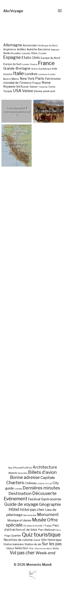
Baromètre (22, 473)
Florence (33, 64)
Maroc (15, 78)
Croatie (42, 53)
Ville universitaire (43, 548)
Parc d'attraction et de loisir (31, 527)
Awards (12, 472)
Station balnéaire (13, 544)
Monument (48, 514)
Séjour (10, 548)
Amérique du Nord (47, 45)
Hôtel (14, 509)
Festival (34, 499)
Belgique (55, 49)
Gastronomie (51, 499)
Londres (31, 74)
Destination (20, 493)
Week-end (45, 552)
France (46, 63)
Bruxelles (16, 53)
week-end (49, 91)
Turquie (7, 91)
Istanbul (7, 74)
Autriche (32, 49)
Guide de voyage (21, 504)
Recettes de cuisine (18, 540)
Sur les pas (52, 544)
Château (30, 483)
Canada (25, 53)
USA (17, 90)
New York (27, 78)
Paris (39, 78)
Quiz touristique (41, 534)
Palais (48, 525)
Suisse (34, 86)
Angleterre (9, 49)
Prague (36, 82)
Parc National (46, 529)
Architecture (44, 467)
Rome (46, 82)
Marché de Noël (29, 515)
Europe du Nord (50, 58)
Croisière (18, 489)
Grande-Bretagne (17, 68)
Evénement (15, 498)
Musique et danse (19, 520)
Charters (15, 482)
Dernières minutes (41, 488)
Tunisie (51, 87)
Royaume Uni (11, 86)
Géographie (50, 504)
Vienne (38, 91)
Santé (36, 539)
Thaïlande (42, 87)
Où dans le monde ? (33, 525)
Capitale (47, 477)
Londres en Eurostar (47, 74)
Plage (7, 535)
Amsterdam (30, 45)
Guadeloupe (44, 68)
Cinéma (40, 483)
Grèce (34, 68)
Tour (31, 548)
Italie (18, 73)
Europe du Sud (12, 64)
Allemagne (12, 45)
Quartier (16, 535)
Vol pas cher (22, 552)
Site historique (51, 540)
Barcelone (44, 49)
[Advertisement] (32, 323)
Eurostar (25, 64)
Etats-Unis (30, 57)
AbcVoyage (13, 11)
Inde (54, 68)
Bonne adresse (25, 477)
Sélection (21, 548)
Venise (27, 91)
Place (58, 530)
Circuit (48, 483)
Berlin (6, 53)
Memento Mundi (38, 564)
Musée (39, 520)
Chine (34, 53)
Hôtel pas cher (32, 509)
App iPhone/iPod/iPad (20, 467)
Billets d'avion (42, 472)
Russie (25, 86)
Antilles (21, 49)
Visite (56, 548)
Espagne (12, 57)
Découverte (44, 493)
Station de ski (33, 544)
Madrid (7, 79)
